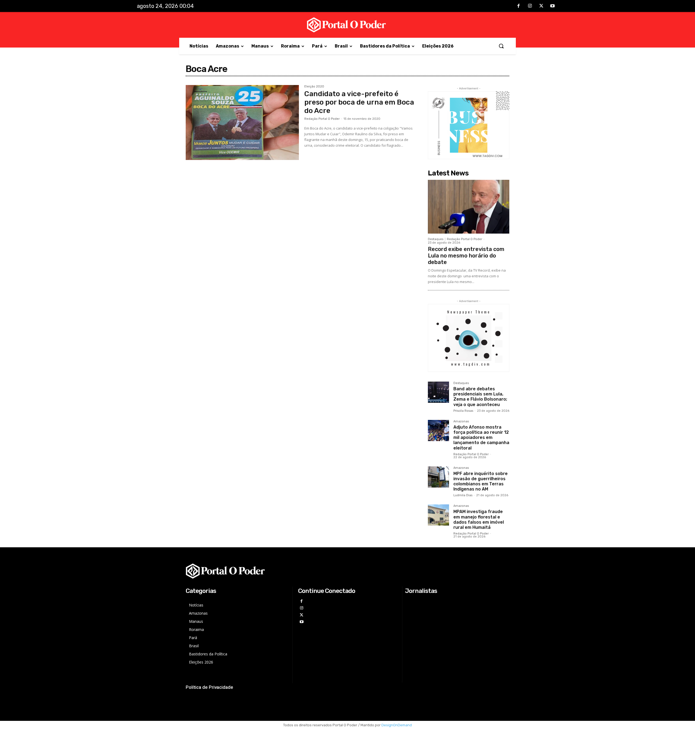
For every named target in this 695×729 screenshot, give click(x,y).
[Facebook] (519, 6)
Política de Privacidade (209, 687)
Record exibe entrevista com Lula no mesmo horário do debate (466, 255)
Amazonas (461, 421)
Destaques (435, 239)
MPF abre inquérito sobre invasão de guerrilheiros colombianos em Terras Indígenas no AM (480, 481)
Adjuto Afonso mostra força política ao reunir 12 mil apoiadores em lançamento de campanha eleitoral (481, 438)
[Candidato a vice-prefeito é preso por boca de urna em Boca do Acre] (242, 122)
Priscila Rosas (463, 411)
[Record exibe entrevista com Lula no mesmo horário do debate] (468, 207)
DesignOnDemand (396, 725)
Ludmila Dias (462, 495)
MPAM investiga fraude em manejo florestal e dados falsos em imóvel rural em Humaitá (478, 519)
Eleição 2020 (314, 86)
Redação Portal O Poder (322, 119)
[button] (501, 46)
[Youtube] (552, 6)
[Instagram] (530, 6)
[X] (541, 6)
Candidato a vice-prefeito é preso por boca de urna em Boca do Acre (359, 102)
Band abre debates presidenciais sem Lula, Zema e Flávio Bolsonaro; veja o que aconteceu (480, 396)
